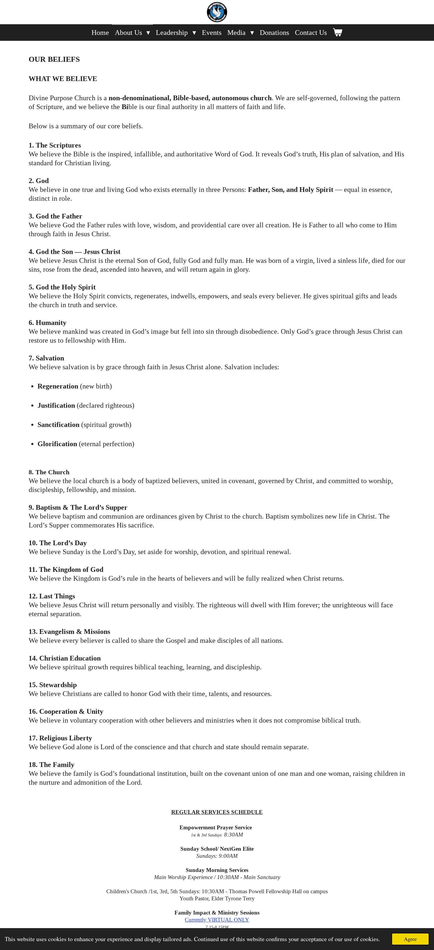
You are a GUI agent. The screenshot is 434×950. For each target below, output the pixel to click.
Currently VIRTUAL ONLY (217, 920)
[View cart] (338, 32)
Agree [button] (410, 938)
